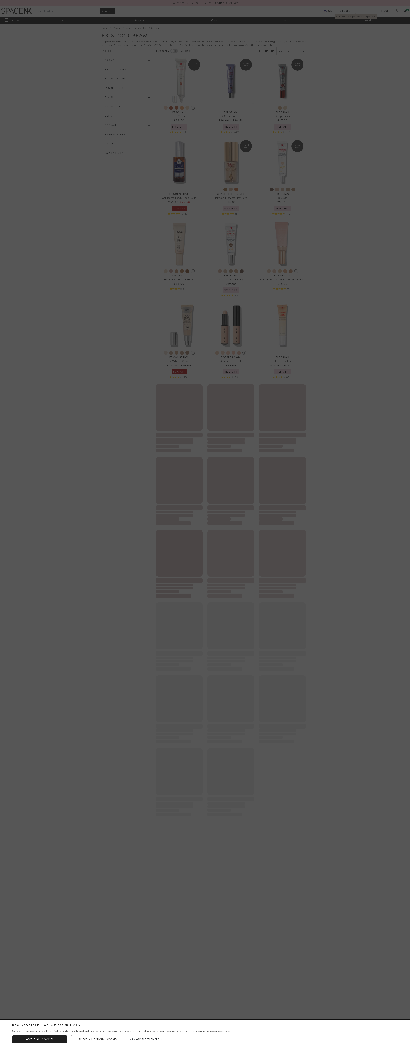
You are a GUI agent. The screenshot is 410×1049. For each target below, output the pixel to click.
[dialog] (205, 1034)
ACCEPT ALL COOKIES (39, 1039)
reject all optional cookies (98, 1039)
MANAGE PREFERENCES (144, 1039)
